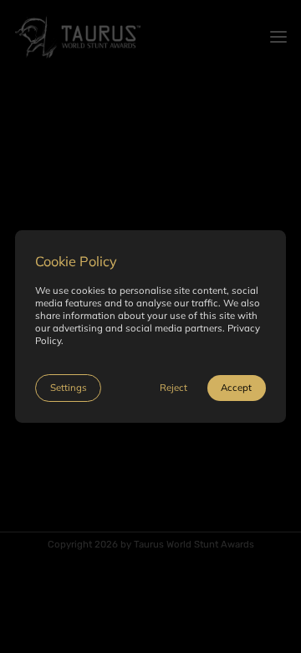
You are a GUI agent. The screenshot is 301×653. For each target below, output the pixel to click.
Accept (236, 387)
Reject (173, 387)
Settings (68, 387)
